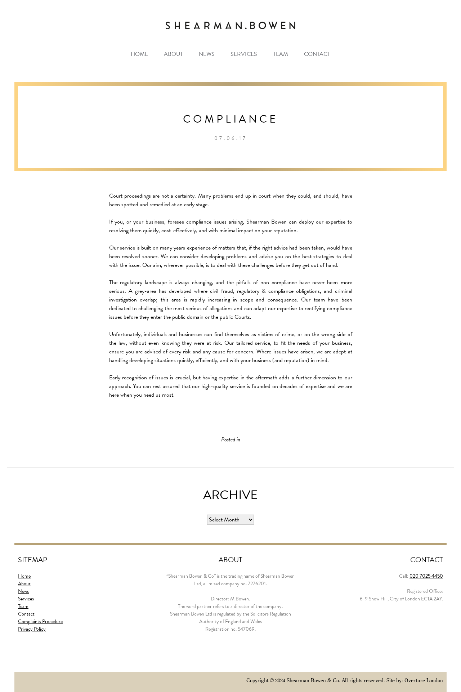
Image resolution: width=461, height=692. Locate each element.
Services (243, 54)
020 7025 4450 (426, 576)
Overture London (423, 680)
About (173, 54)
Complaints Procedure (40, 621)
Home (139, 54)
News (207, 54)
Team (280, 54)
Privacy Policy (32, 629)
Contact (317, 54)
